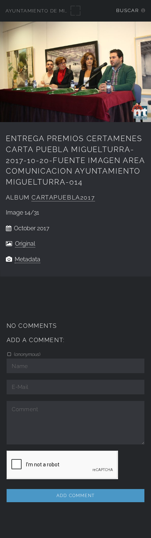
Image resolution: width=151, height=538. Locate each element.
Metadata (27, 259)
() (26, 354)
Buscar (127, 10)
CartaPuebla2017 (63, 197)
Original (25, 243)
